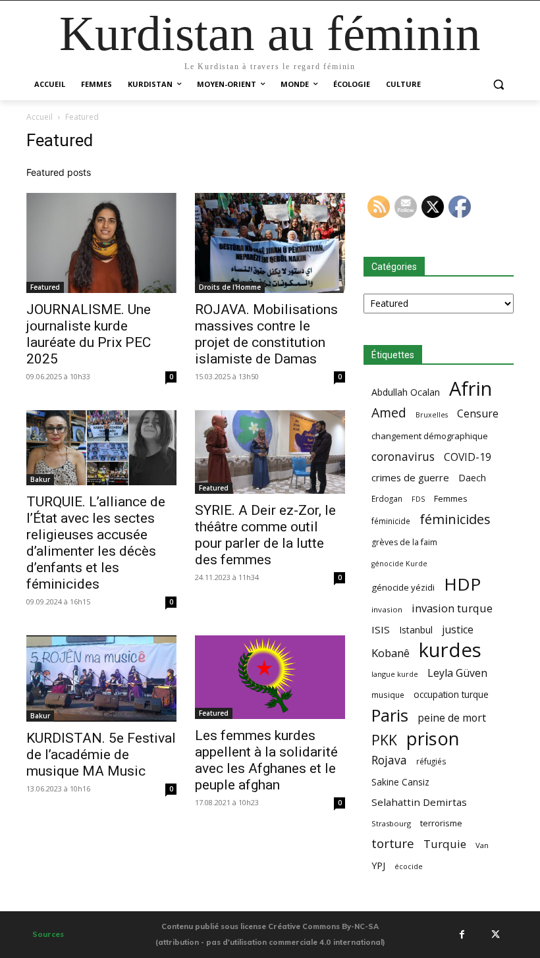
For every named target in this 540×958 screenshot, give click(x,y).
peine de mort (452, 718)
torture (392, 844)
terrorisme (441, 823)
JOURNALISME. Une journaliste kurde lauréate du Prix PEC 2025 (88, 334)
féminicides (455, 519)
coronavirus (403, 457)
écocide (408, 866)
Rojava (389, 760)
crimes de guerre (410, 477)
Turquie (444, 844)
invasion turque (452, 608)
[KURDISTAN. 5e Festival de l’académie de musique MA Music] (101, 678)
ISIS (380, 629)
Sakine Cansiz (400, 782)
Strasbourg (391, 823)
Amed (388, 412)
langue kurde (394, 674)
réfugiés (431, 761)
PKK (384, 740)
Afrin (470, 389)
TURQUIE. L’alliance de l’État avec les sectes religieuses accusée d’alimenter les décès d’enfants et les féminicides (95, 543)
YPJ (378, 865)
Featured (45, 287)
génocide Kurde (399, 563)
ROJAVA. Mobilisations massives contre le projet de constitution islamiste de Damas (266, 334)
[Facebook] (461, 934)
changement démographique (429, 436)
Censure (478, 414)
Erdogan (386, 498)
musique (387, 694)
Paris (389, 715)
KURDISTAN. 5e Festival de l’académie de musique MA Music (101, 754)
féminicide (390, 521)
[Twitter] (495, 934)
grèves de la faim (404, 542)
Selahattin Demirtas (419, 802)
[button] (498, 84)
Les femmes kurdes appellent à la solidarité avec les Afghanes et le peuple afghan (266, 760)
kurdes (450, 650)
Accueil (39, 116)
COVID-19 (467, 457)
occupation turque (451, 694)
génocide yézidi (403, 587)
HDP (462, 584)
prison (432, 738)
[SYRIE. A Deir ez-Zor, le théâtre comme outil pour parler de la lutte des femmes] (270, 452)
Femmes (451, 498)
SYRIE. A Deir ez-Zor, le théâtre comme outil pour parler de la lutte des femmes (265, 535)
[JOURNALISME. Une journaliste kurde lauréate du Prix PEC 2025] (101, 243)
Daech (472, 477)
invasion (386, 609)
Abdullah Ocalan (405, 392)
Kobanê (390, 653)
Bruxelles (432, 414)
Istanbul (416, 630)
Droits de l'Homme (230, 287)
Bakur (40, 479)
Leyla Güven (457, 673)
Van (482, 845)
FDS (418, 499)
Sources (48, 934)
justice (457, 630)
